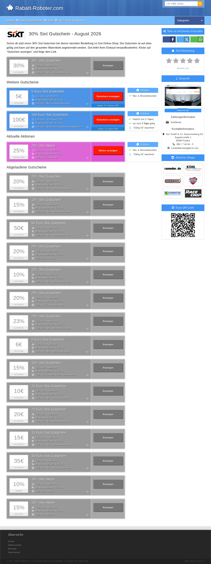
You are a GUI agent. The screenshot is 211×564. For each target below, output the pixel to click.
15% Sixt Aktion (43, 502)
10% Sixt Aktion (43, 479)
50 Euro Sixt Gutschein (48, 223)
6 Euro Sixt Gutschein (47, 339)
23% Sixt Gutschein (46, 316)
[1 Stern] (169, 61)
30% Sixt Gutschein (46, 60)
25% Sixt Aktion (43, 145)
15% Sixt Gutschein (46, 199)
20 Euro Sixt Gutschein (48, 409)
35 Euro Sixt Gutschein (48, 456)
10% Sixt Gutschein (46, 269)
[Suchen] (200, 3)
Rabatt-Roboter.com (38, 8)
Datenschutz (14, 545)
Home (11, 541)
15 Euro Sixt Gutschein (48, 432)
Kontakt (12, 548)
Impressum (14, 552)
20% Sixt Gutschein (46, 176)
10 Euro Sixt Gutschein (48, 386)
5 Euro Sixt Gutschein (47, 91)
